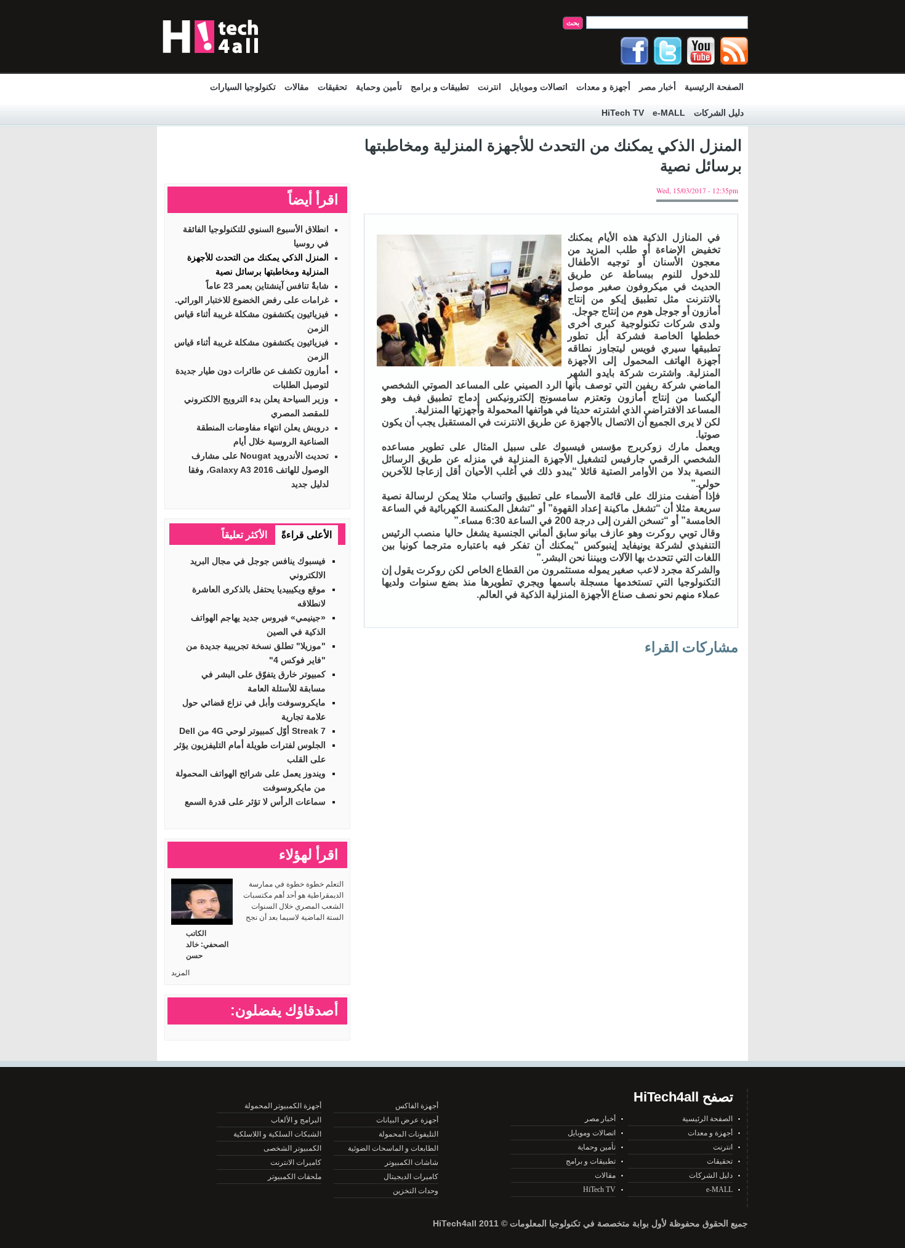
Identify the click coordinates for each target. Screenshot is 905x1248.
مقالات (296, 87)
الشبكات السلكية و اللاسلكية (277, 1134)
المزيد (180, 972)
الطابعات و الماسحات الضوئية (393, 1148)
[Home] (210, 56)
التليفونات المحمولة (408, 1134)
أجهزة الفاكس (416, 1105)
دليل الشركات (719, 113)
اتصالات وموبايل (539, 87)
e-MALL (669, 113)
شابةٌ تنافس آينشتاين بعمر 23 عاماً (267, 286)
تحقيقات (332, 87)
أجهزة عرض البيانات (407, 1120)
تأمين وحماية (379, 87)
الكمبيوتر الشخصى (292, 1148)
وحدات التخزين (415, 1190)
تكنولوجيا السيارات (243, 87)
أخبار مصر (657, 87)
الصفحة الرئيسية (714, 87)
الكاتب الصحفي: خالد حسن (207, 944)
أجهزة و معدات (603, 87)
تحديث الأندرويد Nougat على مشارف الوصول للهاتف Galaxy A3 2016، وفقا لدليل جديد (258, 470)
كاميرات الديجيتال (411, 1176)
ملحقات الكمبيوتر (294, 1176)
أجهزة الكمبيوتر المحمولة (282, 1105)
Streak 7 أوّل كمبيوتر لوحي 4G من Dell (252, 731)
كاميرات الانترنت (295, 1162)
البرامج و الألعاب (296, 1120)
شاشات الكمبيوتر (411, 1162)
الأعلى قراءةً (306, 534)
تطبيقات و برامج (440, 87)
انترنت (489, 87)
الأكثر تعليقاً (244, 534)
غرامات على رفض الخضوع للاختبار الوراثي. (252, 300)
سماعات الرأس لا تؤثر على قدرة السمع (255, 802)
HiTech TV (622, 113)
